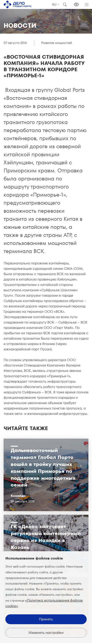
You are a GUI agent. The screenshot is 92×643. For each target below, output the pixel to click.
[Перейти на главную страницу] (17, 4)
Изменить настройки (46, 632)
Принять (46, 619)
